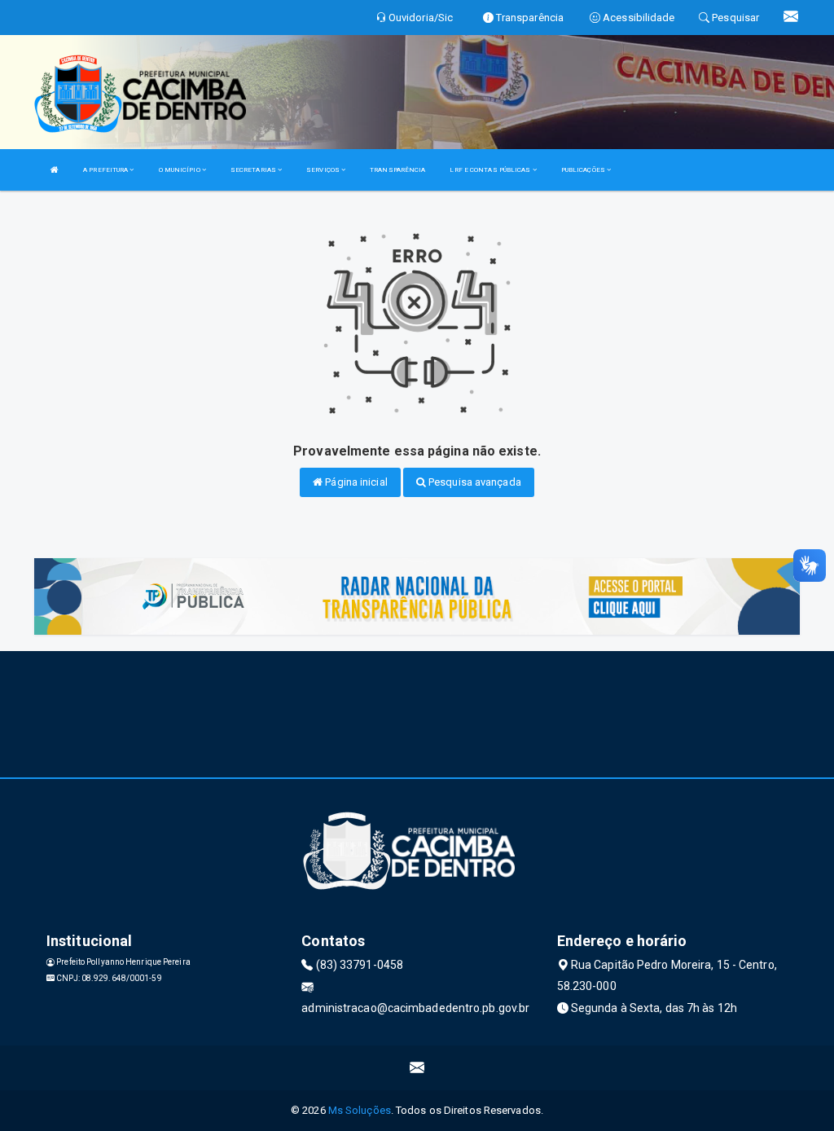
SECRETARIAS (254, 170)
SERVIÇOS (323, 170)
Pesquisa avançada (473, 482)
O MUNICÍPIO (180, 170)
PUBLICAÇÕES (584, 170)
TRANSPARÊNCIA (397, 170)
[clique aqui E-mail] (417, 1068)
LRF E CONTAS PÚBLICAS (491, 170)
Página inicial (355, 482)
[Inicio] (54, 170)
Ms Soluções (359, 1110)
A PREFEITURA (106, 170)
